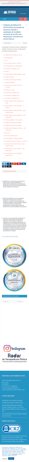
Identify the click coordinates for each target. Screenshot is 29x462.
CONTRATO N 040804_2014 (12, 98)
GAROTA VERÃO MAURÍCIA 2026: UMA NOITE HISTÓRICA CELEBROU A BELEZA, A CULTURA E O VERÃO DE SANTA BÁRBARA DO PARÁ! (15, 3)
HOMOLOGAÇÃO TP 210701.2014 (13, 120)
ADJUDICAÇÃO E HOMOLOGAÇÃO (14, 138)
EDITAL (7, 71)
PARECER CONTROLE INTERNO (13, 79)
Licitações (24, 43)
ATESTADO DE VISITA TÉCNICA (13, 63)
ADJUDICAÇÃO (9, 57)
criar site (11, 436)
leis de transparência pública (9, 441)
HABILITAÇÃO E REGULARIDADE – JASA (15, 74)
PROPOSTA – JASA (10, 90)
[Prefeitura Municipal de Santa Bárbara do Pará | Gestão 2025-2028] (14, 12)
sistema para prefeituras (21, 436)
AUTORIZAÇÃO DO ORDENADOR (13, 66)
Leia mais (14, 454)
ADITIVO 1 (7, 133)
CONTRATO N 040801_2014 (12, 68)
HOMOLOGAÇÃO (9, 77)
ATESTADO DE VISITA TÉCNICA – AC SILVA (16, 141)
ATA (6, 60)
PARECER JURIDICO (10, 82)
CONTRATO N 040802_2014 (12, 92)
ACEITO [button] (11, 458)
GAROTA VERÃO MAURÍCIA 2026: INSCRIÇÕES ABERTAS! (14, 414)
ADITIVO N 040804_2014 (11, 135)
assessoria (12, 437)
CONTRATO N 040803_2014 (12, 95)
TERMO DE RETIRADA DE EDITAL (13, 55)
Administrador (7, 43)
